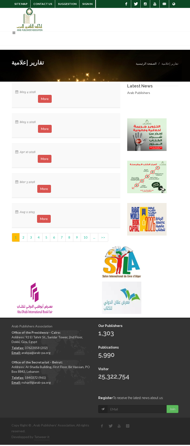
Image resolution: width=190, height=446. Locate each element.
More (45, 99)
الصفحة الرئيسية (146, 63)
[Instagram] (145, 4)
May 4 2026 (27, 92)
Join (172, 409)
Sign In (87, 4)
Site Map (21, 4)
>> (103, 237)
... (94, 237)
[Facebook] (126, 4)
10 (85, 237)
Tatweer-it (42, 437)
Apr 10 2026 (27, 152)
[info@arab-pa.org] (164, 4)
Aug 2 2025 (27, 212)
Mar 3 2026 (27, 182)
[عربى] (173, 4)
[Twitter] (135, 4)
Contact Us (42, 4)
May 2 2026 (27, 122)
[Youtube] (154, 4)
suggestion (67, 4)
